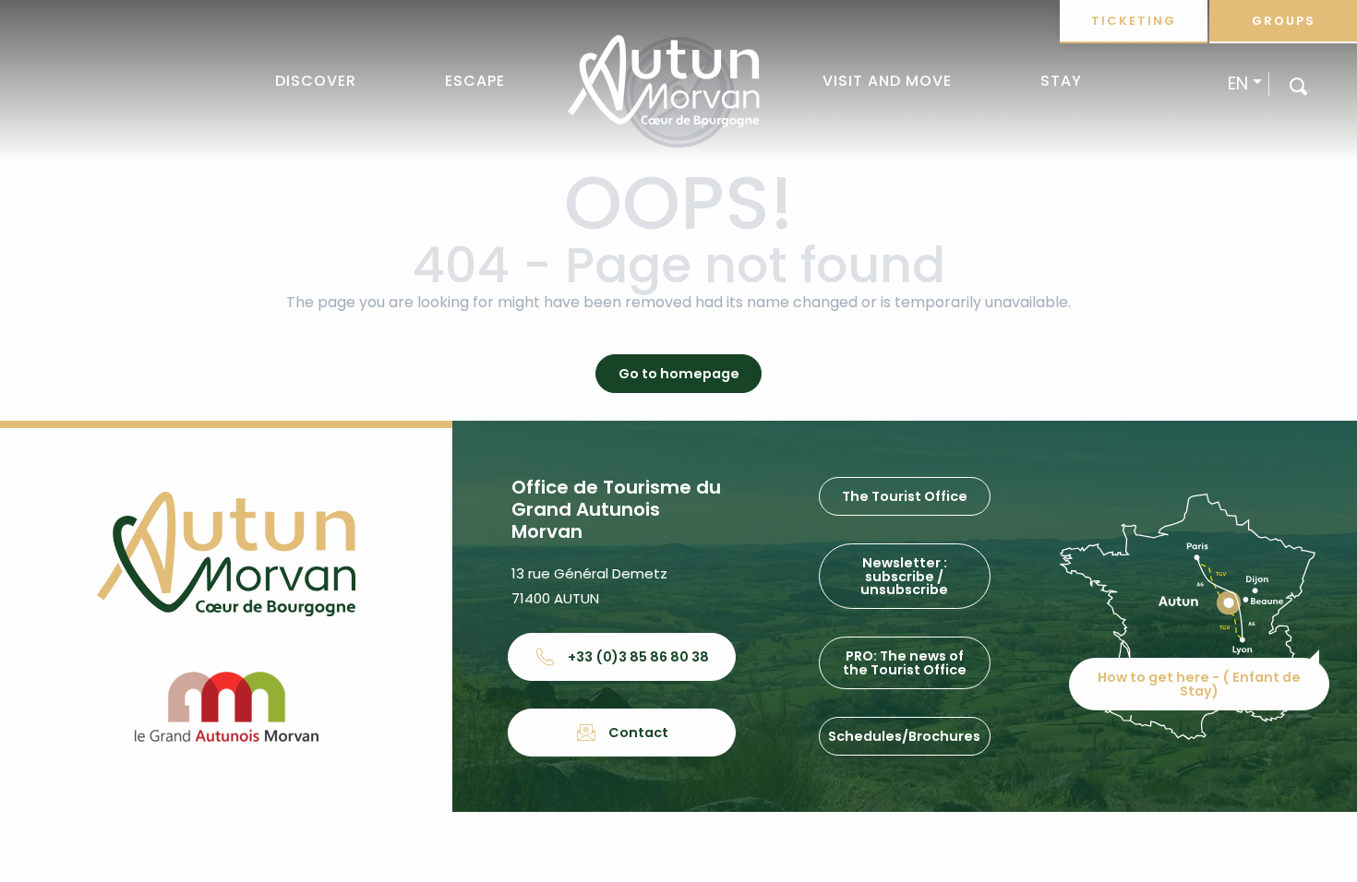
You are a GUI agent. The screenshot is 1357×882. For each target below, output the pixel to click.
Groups (1283, 21)
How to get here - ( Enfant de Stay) (1199, 683)
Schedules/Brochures (904, 736)
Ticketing (1133, 21)
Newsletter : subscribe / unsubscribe (904, 576)
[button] (1298, 85)
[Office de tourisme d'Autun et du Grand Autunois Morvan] (663, 81)
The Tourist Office (904, 496)
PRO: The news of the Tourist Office (905, 662)
